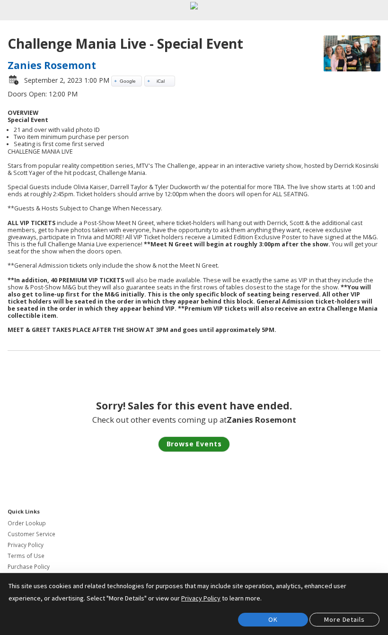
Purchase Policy (29, 566)
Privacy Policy (26, 544)
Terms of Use (26, 555)
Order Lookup (27, 523)
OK (273, 619)
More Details (344, 619)
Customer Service (31, 534)
